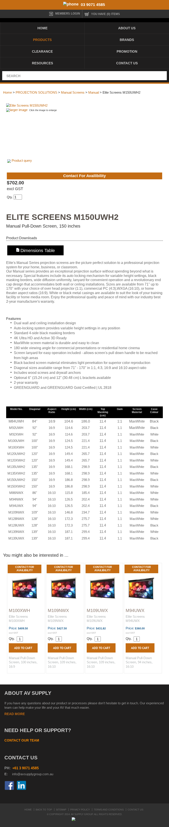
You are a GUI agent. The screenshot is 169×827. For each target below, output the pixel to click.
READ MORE (14, 714)
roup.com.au (44, 774)
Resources (42, 63)
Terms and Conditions (109, 809)
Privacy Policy (80, 809)
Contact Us (127, 63)
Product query (22, 160)
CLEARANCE (42, 51)
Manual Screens (72, 92)
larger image (19, 110)
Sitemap (61, 809)
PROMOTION (127, 51)
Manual (93, 92)
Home (42, 28)
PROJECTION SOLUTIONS (36, 92)
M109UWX (97, 610)
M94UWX (135, 610)
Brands (127, 40)
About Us (127, 28)
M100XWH (19, 610)
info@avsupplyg (23, 774)
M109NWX (58, 610)
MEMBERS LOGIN (67, 13)
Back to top (44, 809)
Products (42, 40)
